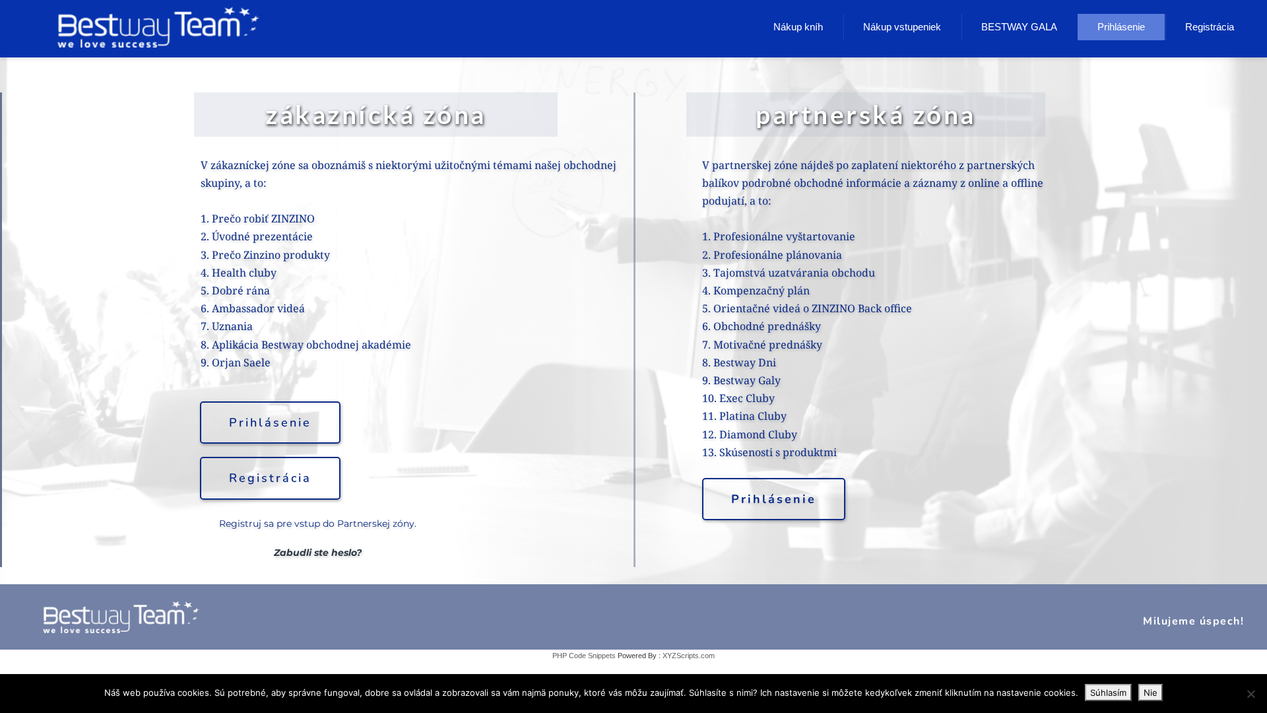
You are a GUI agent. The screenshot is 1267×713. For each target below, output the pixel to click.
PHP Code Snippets (584, 656)
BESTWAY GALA (1019, 26)
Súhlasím (1108, 692)
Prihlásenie (1121, 26)
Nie (1150, 692)
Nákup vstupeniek (902, 26)
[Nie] (1250, 693)
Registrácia (1209, 26)
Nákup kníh (798, 26)
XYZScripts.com (689, 656)
